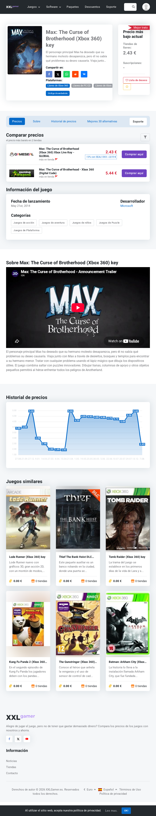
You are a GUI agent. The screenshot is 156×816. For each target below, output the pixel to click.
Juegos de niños (82, 222)
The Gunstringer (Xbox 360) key (77, 662)
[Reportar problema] (127, 87)
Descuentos (92, 7)
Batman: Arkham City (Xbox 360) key (126, 662)
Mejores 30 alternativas (102, 121)
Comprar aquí (134, 154)
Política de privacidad (113, 793)
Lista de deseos (137, 80)
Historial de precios (63, 121)
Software (52, 7)
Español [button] (109, 789)
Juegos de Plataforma (26, 230)
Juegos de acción (24, 222)
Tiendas (11, 767)
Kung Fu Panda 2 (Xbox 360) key (27, 662)
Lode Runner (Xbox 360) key (27, 557)
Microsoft (126, 206)
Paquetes (73, 7)
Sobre (36, 121)
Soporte (111, 7)
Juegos (32, 7)
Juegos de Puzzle (109, 222)
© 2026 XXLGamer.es (49, 789)
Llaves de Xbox (103, 85)
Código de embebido (58, 93)
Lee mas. (111, 810)
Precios (17, 121)
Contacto (12, 773)
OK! (126, 810)
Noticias (11, 761)
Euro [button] (88, 789)
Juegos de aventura (53, 222)
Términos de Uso (130, 789)
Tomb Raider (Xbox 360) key (127, 557)
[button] (146, 7)
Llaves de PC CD (82, 85)
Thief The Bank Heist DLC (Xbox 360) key (75, 557)
